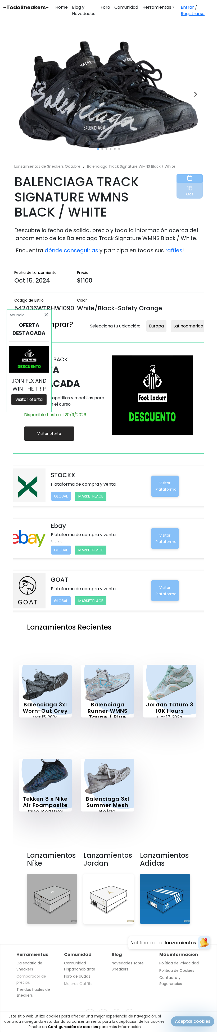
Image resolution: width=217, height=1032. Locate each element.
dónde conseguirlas (71, 250)
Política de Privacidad (179, 963)
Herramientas (156, 7)
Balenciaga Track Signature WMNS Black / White (131, 166)
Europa (156, 326)
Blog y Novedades (83, 10)
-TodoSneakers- (26, 7)
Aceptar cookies (192, 1021)
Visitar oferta (49, 433)
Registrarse (193, 14)
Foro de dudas (77, 976)
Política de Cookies (176, 970)
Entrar (187, 7)
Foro (105, 7)
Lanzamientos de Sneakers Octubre (47, 166)
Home (61, 7)
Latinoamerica (188, 326)
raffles (173, 250)
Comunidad (126, 7)
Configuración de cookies (73, 1026)
